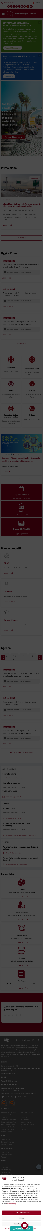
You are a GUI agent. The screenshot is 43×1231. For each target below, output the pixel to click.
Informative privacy (11, 1228)
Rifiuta (21, 1218)
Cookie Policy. (12, 1203)
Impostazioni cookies (21, 1224)
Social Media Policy (25, 1228)
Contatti (35, 1228)
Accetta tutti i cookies (21, 1213)
